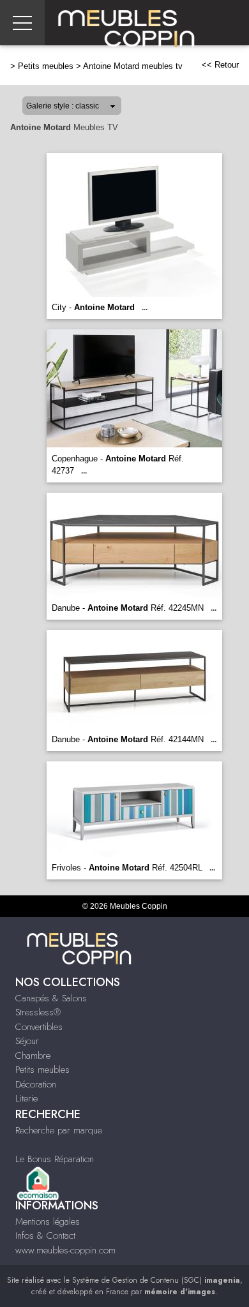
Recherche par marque (58, 1130)
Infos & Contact (45, 1236)
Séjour (27, 1041)
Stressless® (38, 1012)
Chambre (32, 1056)
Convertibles (39, 1027)
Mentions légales (47, 1221)
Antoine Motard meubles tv (133, 66)
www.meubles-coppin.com (65, 1250)
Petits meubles (45, 66)
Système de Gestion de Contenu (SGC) (156, 1280)
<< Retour (220, 65)
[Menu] (22, 22)
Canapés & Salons (51, 998)
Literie (26, 1098)
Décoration (35, 1084)
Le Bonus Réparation (54, 1159)
